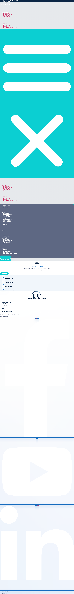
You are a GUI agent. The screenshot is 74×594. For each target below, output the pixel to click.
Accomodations (6, 16)
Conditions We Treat (5, 5)
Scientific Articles (7, 20)
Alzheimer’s (5, 9)
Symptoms (5, 11)
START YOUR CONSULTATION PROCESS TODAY (9, 0)
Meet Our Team (6, 26)
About (3, 24)
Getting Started (5, 12)
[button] (37, 103)
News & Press (4, 22)
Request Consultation (7, 14)
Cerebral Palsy (6, 10)
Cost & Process (6, 15)
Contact (3, 28)
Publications (5, 23)
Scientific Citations (7, 19)
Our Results (4, 17)
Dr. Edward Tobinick (7, 25)
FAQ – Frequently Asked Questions (10, 27)
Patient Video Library (7, 18)
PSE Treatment (6, 13)
